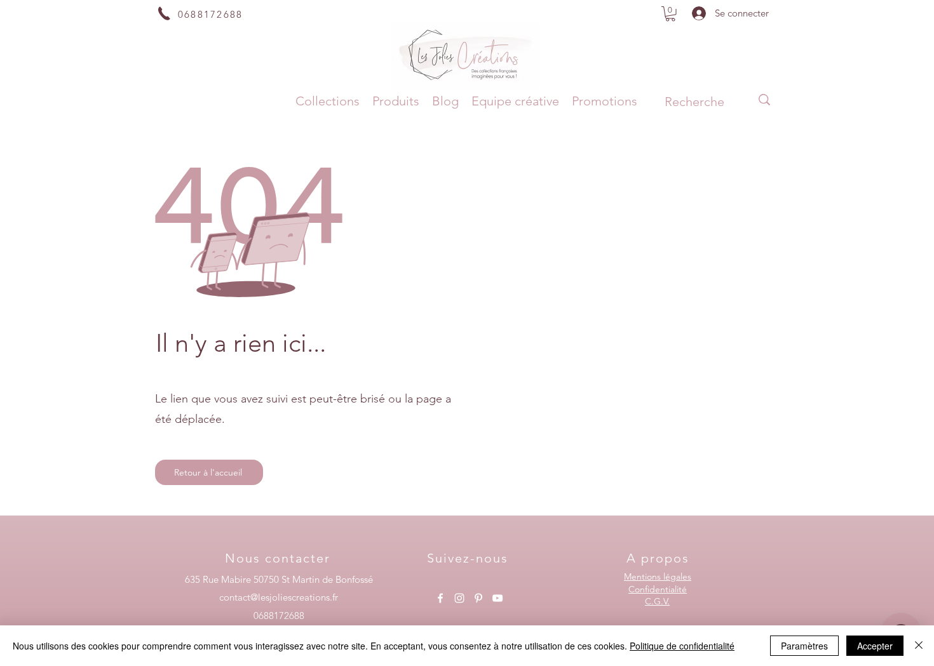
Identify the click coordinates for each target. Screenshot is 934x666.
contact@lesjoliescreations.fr (278, 597)
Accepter (875, 645)
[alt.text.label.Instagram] (459, 598)
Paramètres (804, 645)
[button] (670, 14)
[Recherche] (764, 99)
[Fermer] (918, 646)
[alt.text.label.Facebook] (440, 598)
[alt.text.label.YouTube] (497, 598)
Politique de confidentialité (682, 645)
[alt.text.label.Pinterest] (478, 598)
